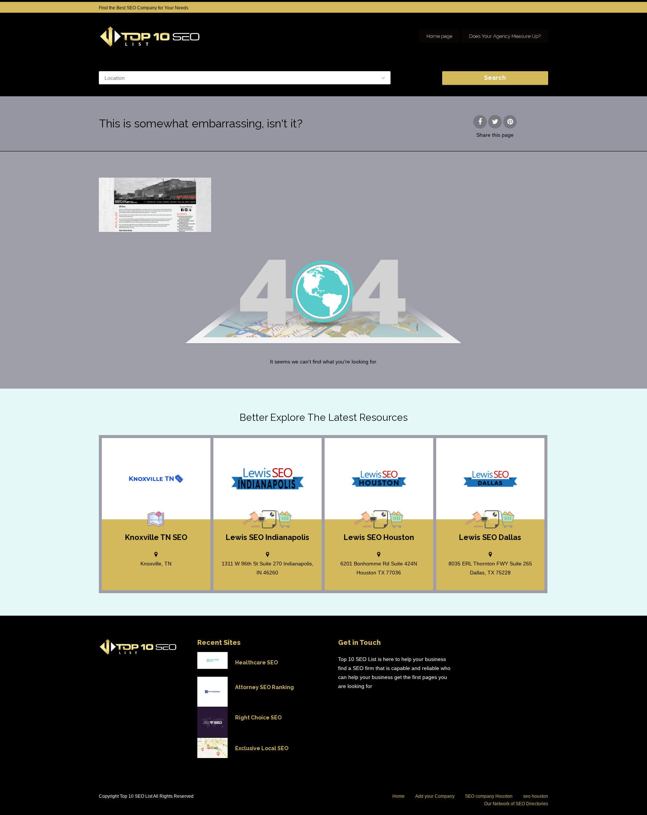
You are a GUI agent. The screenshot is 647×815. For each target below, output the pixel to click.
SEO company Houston (489, 796)
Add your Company (435, 796)
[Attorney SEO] (252, 519)
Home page (439, 36)
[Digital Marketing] (267, 519)
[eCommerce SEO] (283, 519)
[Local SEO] (156, 519)
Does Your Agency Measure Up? (505, 36)
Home (398, 796)
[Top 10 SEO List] (150, 36)
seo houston (535, 796)
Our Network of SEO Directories (516, 803)
